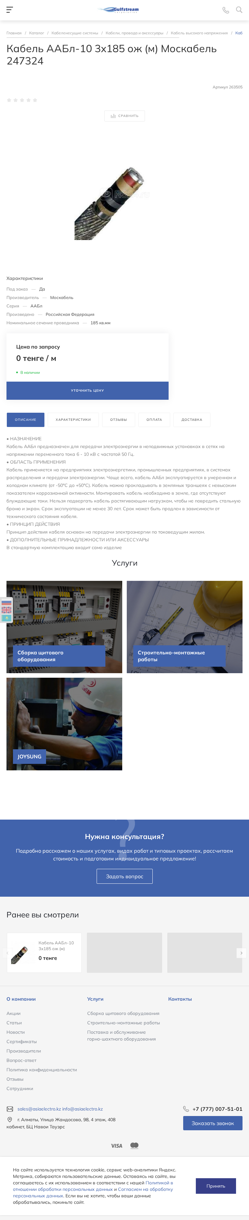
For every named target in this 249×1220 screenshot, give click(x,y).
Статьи (14, 1023)
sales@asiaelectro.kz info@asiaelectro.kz (60, 1109)
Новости (15, 1032)
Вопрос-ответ (21, 1060)
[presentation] (7, 953)
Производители (23, 1051)
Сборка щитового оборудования (123, 1013)
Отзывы (14, 1079)
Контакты (180, 999)
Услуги (95, 999)
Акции (13, 1013)
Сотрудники (19, 1088)
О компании (21, 999)
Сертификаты (21, 1041)
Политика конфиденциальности (41, 1070)
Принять (216, 1186)
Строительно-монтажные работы (123, 1023)
